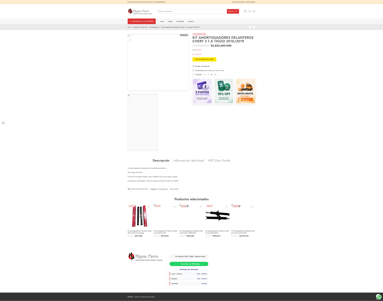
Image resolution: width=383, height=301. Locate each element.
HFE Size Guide (219, 160)
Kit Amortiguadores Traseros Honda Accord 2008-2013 (217, 232)
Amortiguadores (154, 27)
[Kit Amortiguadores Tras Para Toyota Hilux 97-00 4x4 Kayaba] (140, 216)
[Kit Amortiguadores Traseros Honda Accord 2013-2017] (166, 216)
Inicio (162, 21)
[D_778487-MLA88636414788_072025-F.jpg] (158, 62)
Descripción (161, 160)
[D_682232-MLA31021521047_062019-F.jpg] (143, 122)
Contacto (191, 21)
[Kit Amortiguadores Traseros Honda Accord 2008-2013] (217, 216)
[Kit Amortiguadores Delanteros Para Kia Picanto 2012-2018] (243, 216)
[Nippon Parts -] (140, 11)
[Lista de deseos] (130, 35)
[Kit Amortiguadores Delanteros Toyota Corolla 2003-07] (250, 27)
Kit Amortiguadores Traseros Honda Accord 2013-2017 (165, 232)
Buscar (231, 11)
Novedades (180, 21)
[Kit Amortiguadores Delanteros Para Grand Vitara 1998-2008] (191, 216)
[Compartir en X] (204, 74)
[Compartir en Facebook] (208, 74)
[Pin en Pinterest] (211, 74)
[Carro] (245, 11)
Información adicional (189, 160)
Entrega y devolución (202, 66)
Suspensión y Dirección (140, 27)
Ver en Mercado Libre (204, 59)
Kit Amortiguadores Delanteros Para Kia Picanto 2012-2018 (243, 232)
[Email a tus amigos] (215, 74)
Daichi (199, 50)
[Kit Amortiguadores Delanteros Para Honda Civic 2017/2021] (253, 27)
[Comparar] (130, 39)
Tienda (170, 21)
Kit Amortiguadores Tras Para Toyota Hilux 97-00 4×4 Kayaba (140, 232)
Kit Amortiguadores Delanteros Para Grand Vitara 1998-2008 (191, 232)
